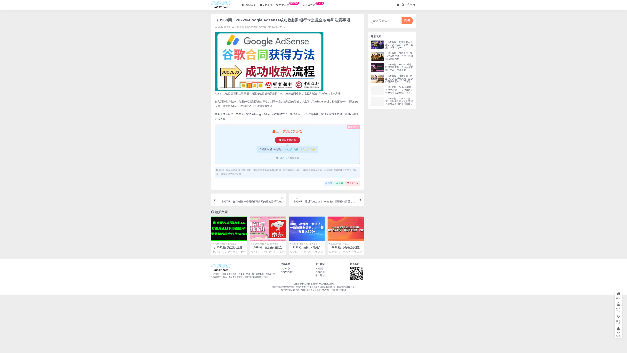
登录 (412, 4)
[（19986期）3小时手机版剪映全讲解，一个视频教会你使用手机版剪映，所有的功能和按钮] (377, 90)
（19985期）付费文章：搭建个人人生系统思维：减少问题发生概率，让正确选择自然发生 (399, 79)
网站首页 (250, 5)
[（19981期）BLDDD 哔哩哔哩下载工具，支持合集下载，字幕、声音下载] (377, 67)
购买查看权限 (288, 140)
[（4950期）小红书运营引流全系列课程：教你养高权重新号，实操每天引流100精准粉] (346, 229)
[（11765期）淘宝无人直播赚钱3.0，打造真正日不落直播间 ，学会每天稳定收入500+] (229, 229)
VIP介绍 (319, 268)
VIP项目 (267, 5)
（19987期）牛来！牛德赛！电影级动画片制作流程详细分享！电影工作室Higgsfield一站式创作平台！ (399, 102)
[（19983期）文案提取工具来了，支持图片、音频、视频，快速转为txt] (377, 45)
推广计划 (320, 275)
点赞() (353, 183)
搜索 (407, 20)
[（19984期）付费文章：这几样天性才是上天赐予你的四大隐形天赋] (377, 56)
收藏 (341, 183)
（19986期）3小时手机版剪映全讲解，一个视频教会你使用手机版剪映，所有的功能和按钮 (399, 91)
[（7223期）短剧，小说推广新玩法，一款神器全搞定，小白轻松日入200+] (307, 229)
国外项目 (239, 26)
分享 (330, 183)
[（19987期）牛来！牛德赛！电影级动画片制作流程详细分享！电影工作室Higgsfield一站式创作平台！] (377, 101)
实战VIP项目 (251, 26)
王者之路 (314, 4)
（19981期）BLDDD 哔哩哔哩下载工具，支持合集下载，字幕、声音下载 (399, 67)
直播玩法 (232, 243)
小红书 (347, 243)
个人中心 (285, 268)
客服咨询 (320, 271)
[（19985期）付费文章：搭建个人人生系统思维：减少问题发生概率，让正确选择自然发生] (377, 79)
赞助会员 (288, 4)
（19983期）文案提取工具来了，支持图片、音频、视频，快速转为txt (399, 44)
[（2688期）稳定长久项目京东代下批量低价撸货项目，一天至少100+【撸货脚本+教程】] (268, 229)
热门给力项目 (273, 243)
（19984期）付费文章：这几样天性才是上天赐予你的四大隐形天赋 (399, 56)
